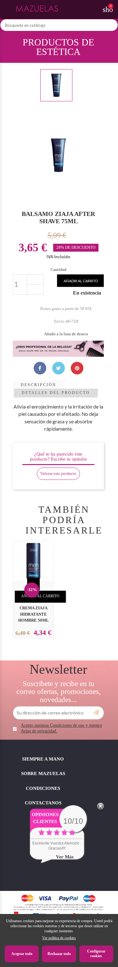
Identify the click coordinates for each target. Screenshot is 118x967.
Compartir (40, 368)
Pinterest (77, 368)
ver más (65, 856)
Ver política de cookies (59, 938)
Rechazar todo (59, 954)
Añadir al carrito (81, 280)
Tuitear (58, 368)
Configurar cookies (96, 953)
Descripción (38, 385)
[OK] (96, 712)
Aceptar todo (21, 954)
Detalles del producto (56, 393)
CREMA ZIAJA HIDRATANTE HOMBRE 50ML (33, 614)
